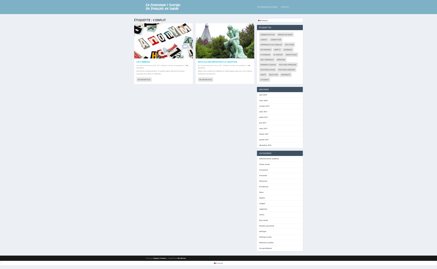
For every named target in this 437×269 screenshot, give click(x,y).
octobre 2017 (264, 106)
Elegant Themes (160, 258)
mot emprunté (267, 60)
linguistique (291, 55)
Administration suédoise (269, 159)
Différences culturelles (271, 45)
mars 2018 (263, 100)
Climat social (264, 164)
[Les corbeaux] (163, 40)
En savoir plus (144, 79)
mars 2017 (263, 128)
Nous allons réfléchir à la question (217, 62)
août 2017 (263, 112)
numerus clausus (268, 65)
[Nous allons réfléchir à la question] (225, 40)
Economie (263, 175)
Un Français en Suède (267, 7)
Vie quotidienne (179, 65)
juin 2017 (262, 123)
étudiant (265, 80)
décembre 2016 (265, 145)
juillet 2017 (263, 117)
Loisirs (261, 214)
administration (268, 35)
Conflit (264, 40)
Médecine (281, 60)
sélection (273, 75)
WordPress (182, 258)
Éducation (263, 181)
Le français (265, 55)
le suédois (278, 55)
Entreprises (266, 50)
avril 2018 (263, 95)
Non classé (263, 220)
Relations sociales (167, 65)
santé (263, 75)
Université (285, 75)
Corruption (276, 40)
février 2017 (264, 134)
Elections (289, 45)
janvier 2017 (264, 140)
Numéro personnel (266, 226)
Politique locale (268, 70)
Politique (262, 231)
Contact (285, 7)
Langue (262, 203)
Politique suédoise (286, 70)
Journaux (288, 50)
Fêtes (261, 192)
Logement (263, 209)
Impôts (277, 50)
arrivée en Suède (285, 35)
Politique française (287, 65)
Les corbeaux (143, 62)
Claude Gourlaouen (145, 65)
